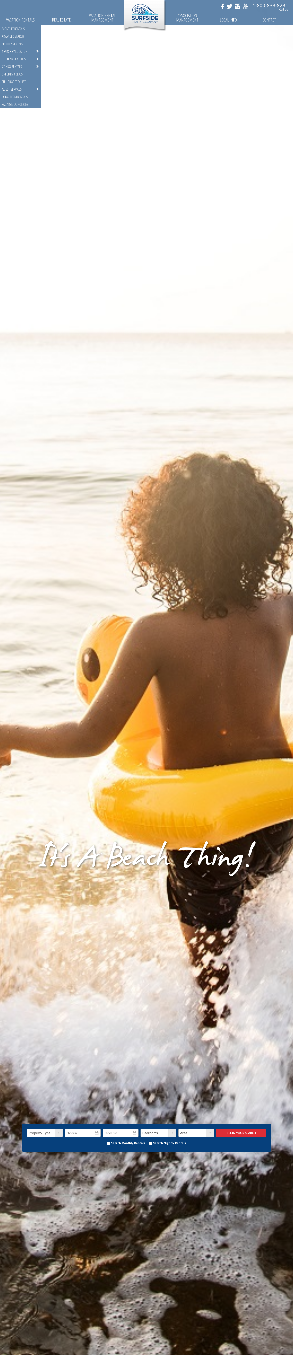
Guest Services (12, 89)
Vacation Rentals (20, 20)
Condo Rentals (12, 66)
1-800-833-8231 (270, 5)
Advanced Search (13, 36)
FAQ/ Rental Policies (15, 104)
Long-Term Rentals (15, 96)
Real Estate (61, 20)
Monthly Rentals (13, 28)
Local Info (228, 20)
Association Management (187, 18)
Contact (269, 20)
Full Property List (14, 81)
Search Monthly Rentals (127, 1143)
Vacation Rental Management (102, 18)
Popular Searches (14, 59)
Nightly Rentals (12, 43)
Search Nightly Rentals (169, 1143)
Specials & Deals (12, 74)
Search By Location (14, 51)
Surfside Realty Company (145, 16)
